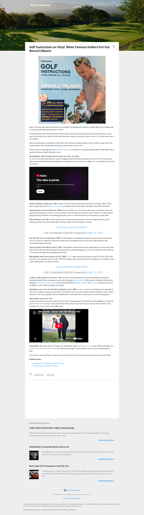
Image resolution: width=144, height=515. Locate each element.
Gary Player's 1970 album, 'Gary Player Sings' (49, 363)
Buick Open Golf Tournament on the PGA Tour (49, 466)
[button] (113, 47)
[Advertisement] (72, 25)
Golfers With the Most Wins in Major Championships (51, 428)
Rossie (69, 257)
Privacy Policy (76, 498)
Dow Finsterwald (79, 280)
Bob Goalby (40, 283)
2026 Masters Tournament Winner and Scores (49, 447)
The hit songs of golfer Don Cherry (46, 366)
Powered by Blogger (73, 490)
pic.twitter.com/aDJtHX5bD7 (72, 227)
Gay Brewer (81, 289)
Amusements (39, 375)
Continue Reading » (106, 440)
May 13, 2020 (95, 232)
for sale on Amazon (62, 150)
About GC (66, 498)
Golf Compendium (40, 5)
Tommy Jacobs (50, 283)
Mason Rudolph (82, 283)
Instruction (50, 375)
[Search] (117, 6)
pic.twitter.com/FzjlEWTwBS (72, 266)
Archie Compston (56, 206)
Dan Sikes (94, 283)
